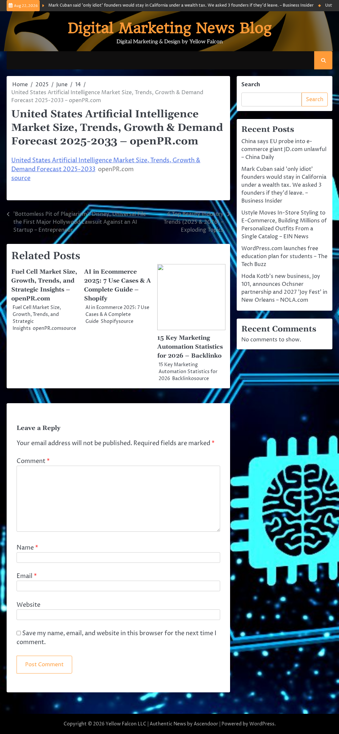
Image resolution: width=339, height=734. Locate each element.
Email (27, 576)
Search (250, 84)
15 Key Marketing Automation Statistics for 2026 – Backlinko (190, 347)
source (20, 178)
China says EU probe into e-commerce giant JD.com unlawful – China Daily (283, 149)
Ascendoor (206, 724)
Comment (33, 461)
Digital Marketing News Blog (169, 27)
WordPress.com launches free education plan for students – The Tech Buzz (284, 256)
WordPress (261, 724)
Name (27, 548)
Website (28, 605)
